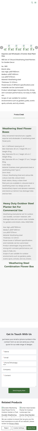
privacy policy (14, 423)
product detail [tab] (19, 115)
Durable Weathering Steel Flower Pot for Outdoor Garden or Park (9, 416)
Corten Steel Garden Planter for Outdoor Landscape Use (27, 416)
